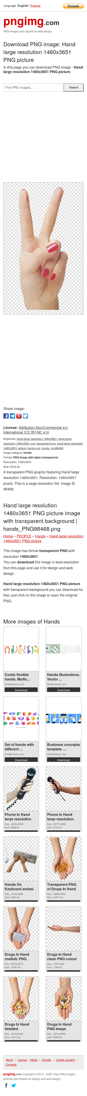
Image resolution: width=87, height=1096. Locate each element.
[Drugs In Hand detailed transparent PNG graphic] (21, 998)
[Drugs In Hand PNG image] (63, 998)
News (34, 1060)
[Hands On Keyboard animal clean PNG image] (21, 858)
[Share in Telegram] (12, 416)
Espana (35, 5)
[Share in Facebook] (6, 416)
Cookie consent (65, 1060)
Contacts (11, 1064)
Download (21, 690)
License (22, 1060)
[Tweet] (25, 416)
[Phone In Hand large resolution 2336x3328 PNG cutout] (21, 789)
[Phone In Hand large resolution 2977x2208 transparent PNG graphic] (63, 789)
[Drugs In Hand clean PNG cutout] (63, 928)
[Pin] (19, 416)
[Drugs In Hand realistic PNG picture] (21, 928)
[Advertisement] (43, 138)
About (9, 1060)
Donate (46, 1060)
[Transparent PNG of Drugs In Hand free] (63, 859)
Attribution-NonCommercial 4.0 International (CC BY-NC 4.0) (35, 430)
